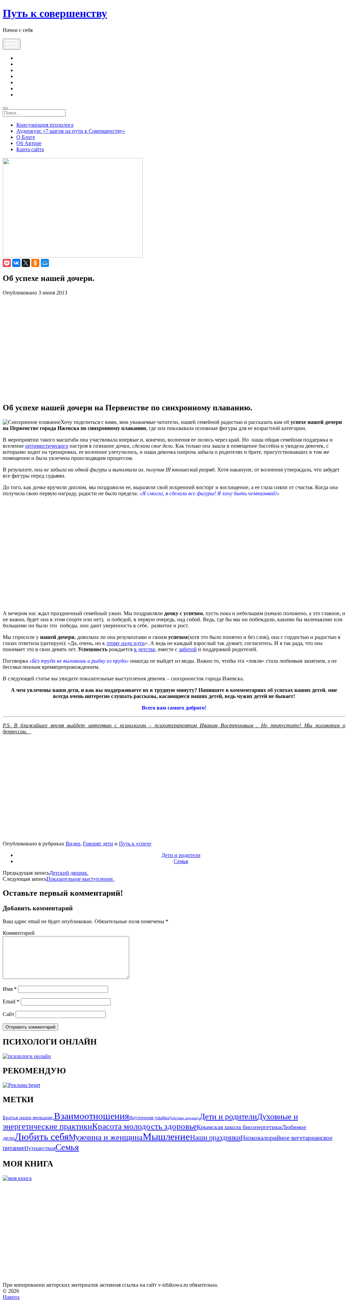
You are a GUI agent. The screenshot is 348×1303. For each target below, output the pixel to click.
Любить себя (42, 1136)
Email (11, 1001)
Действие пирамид (184, 1118)
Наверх (11, 1297)
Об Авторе (28, 143)
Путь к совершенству (55, 13)
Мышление (166, 1136)
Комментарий (19, 933)
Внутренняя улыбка (149, 1117)
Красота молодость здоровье (144, 1126)
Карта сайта (30, 149)
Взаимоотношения (91, 1116)
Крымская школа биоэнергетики (239, 1127)
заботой (188, 649)
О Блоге (25, 137)
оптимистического (46, 446)
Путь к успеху (135, 843)
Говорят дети (98, 843)
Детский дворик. (68, 873)
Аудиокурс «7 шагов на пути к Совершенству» (70, 131)
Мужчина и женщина (106, 1137)
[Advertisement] (174, 348)
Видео (73, 843)
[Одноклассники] (35, 263)
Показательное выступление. (80, 879)
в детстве (144, 649)
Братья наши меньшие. (28, 1117)
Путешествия (39, 1148)
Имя (10, 989)
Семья (181, 861)
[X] (26, 263)
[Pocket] (7, 263)
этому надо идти (125, 643)
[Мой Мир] (45, 263)
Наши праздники (215, 1138)
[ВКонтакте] (16, 263)
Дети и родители (181, 855)
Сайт (8, 1014)
